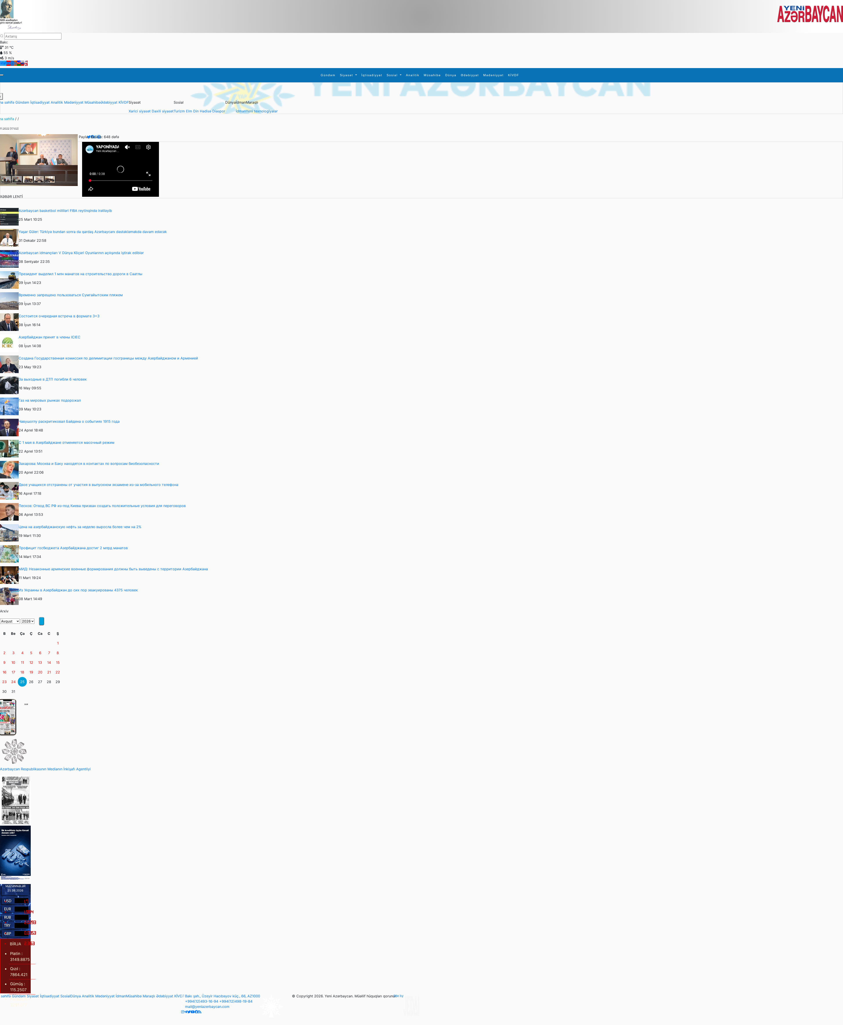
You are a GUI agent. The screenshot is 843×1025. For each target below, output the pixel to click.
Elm (189, 111)
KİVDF (513, 75)
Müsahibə (432, 75)
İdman (241, 111)
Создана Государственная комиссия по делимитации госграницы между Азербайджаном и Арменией (108, 358)
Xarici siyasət (140, 111)
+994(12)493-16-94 (201, 1001)
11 (22, 662)
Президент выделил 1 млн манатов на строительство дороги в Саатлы (80, 274)
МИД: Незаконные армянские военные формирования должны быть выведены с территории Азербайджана (113, 569)
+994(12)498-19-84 (235, 1001)
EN (26, 62)
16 (4, 672)
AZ (18, 62)
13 (40, 662)
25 (22, 682)
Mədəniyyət (493, 75)
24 (13, 682)
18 (22, 672)
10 (13, 662)
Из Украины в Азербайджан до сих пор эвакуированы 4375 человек (78, 590)
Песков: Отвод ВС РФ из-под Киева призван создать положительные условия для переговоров (102, 505)
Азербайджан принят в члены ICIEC (49, 337)
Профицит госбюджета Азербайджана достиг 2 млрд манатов (73, 548)
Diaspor (218, 111)
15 (58, 662)
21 (49, 672)
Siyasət (347, 75)
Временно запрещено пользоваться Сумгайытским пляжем (71, 295)
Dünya (450, 75)
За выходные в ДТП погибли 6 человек (53, 379)
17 (13, 672)
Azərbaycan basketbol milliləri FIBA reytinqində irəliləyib (65, 210)
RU (22, 62)
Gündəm (328, 75)
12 (31, 662)
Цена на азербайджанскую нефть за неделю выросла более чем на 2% (80, 527)
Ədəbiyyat (470, 75)
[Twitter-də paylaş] (89, 136)
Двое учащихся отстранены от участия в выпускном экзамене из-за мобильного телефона (98, 484)
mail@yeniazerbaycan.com (207, 1006)
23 (4, 682)
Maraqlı (149, 996)
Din (196, 111)
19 (31, 672)
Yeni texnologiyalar (262, 111)
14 (49, 662)
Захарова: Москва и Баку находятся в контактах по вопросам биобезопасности (89, 463)
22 (58, 672)
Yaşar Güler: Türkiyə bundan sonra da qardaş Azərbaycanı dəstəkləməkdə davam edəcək (93, 231)
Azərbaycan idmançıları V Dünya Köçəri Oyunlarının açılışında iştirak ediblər (81, 253)
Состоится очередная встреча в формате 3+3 (59, 316)
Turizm (180, 111)
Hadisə (206, 111)
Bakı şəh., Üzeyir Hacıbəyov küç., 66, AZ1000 (222, 996)
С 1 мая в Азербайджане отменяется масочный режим (66, 442)
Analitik (412, 75)
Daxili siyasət (163, 111)
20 (40, 672)
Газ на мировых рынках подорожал (50, 400)
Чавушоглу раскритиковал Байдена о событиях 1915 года (69, 421)
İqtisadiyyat (371, 75)
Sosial (393, 75)
